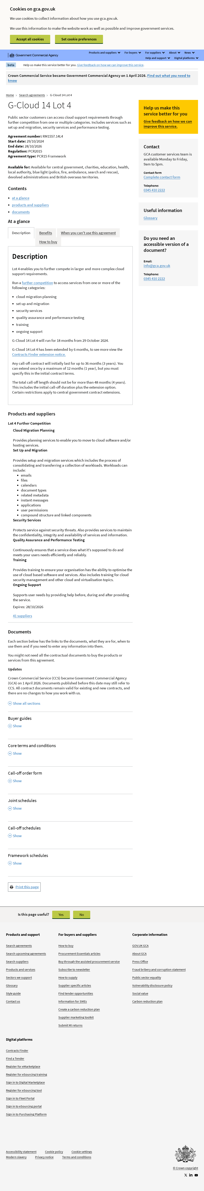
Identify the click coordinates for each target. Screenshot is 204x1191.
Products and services (20, 969)
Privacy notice (44, 1157)
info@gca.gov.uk (157, 265)
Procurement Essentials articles (79, 954)
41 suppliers (22, 615)
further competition (37, 282)
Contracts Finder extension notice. (39, 354)
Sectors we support (19, 977)
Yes (61, 914)
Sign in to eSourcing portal (24, 1106)
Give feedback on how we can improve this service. (168, 124)
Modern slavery (16, 1157)
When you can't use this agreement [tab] (88, 232)
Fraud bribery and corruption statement (159, 969)
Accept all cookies (30, 39)
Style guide (13, 993)
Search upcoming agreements (26, 954)
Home (10, 95)
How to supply (67, 977)
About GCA (139, 954)
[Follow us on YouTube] (196, 1175)
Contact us (13, 1001)
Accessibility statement (21, 1152)
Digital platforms (184, 58)
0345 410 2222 (154, 190)
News (187, 52)
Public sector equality (146, 977)
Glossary (150, 217)
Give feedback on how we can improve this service (110, 65)
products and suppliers (30, 204)
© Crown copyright (185, 1168)
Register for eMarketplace (23, 1066)
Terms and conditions (76, 1157)
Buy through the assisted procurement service (89, 961)
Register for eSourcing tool (24, 1090)
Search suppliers (17, 961)
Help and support (156, 58)
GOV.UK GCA (140, 946)
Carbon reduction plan (147, 1001)
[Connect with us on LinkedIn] (190, 1175)
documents (21, 211)
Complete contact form (162, 177)
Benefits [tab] (45, 232)
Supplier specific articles (74, 985)
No (81, 914)
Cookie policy (54, 1152)
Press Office (140, 961)
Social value (140, 993)
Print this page (27, 886)
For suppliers (153, 52)
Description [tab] (21, 232)
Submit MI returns (70, 1025)
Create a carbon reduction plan (79, 1009)
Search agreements (32, 95)
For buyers (131, 52)
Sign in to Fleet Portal (20, 1098)
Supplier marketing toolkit (76, 1017)
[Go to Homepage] (185, 1155)
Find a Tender (15, 1058)
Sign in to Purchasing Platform (26, 1114)
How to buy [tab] (48, 241)
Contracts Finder (17, 1050)
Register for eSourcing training (26, 1074)
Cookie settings (82, 1152)
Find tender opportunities (75, 993)
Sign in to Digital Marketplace (25, 1082)
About (173, 52)
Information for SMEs (72, 1001)
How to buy (65, 946)
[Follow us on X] (185, 1175)
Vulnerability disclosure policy (152, 985)
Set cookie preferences (79, 39)
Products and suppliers (103, 52)
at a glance (20, 197)
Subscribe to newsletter (74, 969)
